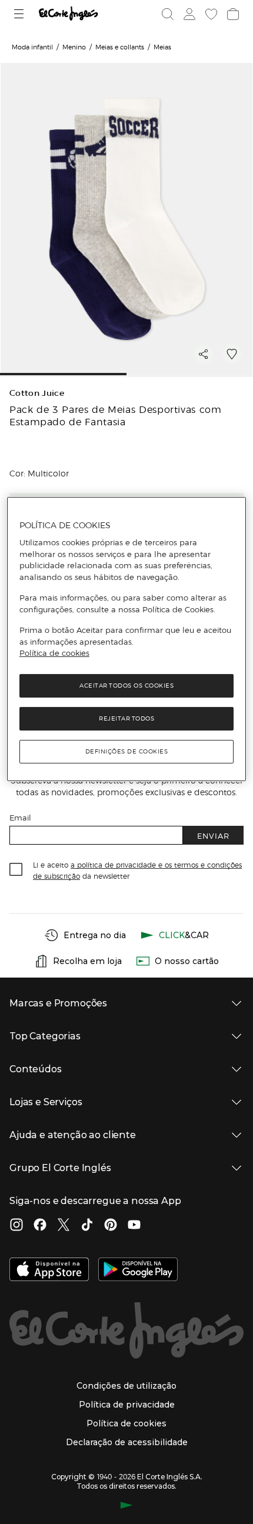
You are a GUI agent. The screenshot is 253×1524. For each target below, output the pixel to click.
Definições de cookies (126, 751)
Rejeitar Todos (126, 718)
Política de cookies (54, 653)
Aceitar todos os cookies (126, 685)
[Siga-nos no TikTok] (87, 1226)
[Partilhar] (203, 354)
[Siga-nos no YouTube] (134, 1226)
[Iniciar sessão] (188, 14)
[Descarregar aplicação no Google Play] (138, 1270)
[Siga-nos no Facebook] (40, 1226)
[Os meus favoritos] (210, 14)
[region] (126, 639)
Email (20, 817)
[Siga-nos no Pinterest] (111, 1226)
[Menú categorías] (20, 14)
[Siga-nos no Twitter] (63, 1226)
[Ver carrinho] (232, 14)
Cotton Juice (36, 393)
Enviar (213, 835)
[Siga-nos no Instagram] (16, 1226)
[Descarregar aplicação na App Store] (49, 1270)
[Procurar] (168, 14)
